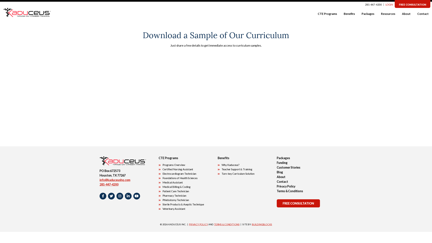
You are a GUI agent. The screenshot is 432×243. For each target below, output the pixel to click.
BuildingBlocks (262, 224)
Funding (282, 163)
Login (389, 4)
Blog (280, 172)
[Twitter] (111, 196)
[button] (412, 4)
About (281, 177)
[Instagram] (119, 196)
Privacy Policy (286, 186)
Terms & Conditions (290, 191)
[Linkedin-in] (128, 196)
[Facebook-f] (103, 196)
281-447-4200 (373, 4)
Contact (282, 181)
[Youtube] (136, 196)
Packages (283, 158)
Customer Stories (288, 167)
